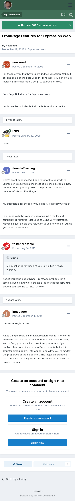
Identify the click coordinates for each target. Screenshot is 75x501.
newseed (11, 45)
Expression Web (37, 49)
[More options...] (68, 64)
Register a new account (37, 418)
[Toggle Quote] (8, 257)
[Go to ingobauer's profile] (6, 313)
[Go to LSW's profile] (6, 133)
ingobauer (19, 311)
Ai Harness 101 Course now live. (37, 25)
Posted (27, 66)
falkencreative (23, 244)
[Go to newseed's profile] (6, 64)
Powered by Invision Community (37, 495)
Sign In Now (37, 442)
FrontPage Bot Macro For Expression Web (26, 94)
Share (19, 464)
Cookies (38, 491)
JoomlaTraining (23, 168)
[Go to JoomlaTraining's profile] (6, 170)
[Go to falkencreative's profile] (6, 246)
